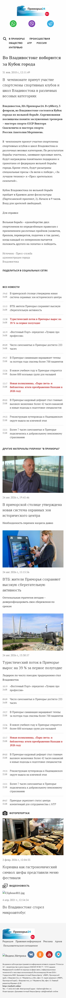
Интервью (16, 47)
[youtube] (49, 954)
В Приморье (17, 38)
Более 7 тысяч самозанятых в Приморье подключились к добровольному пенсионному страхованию (36, 433)
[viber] (31, 23)
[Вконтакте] (31, 954)
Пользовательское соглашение (20, 945)
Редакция (8, 941)
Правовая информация (28, 941)
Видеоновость (19, 885)
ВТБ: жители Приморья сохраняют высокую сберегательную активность (31, 584)
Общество (16, 43)
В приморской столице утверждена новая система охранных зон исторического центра (32, 510)
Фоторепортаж (19, 813)
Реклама (48, 941)
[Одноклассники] (40, 954)
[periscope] (58, 954)
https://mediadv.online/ (12, 986)
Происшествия (39, 38)
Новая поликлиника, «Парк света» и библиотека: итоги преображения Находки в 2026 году (36, 387)
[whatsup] (13, 23)
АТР (29, 43)
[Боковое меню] (5, 39)
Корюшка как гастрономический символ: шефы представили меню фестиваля (31, 872)
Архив (58, 941)
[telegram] (50, 23)
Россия (42, 43)
